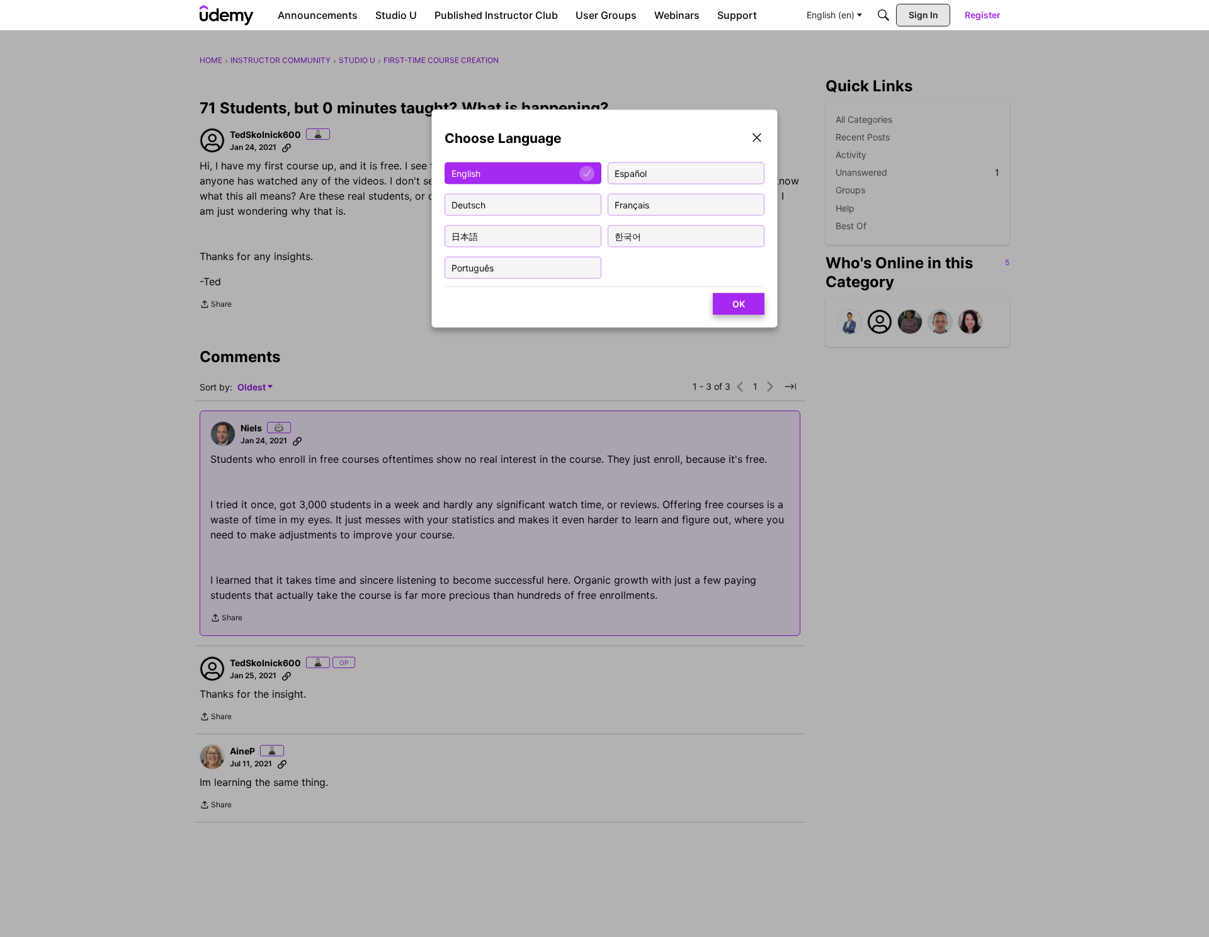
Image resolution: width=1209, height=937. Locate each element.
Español (631, 173)
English (465, 173)
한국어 (628, 235)
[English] (227, 15)
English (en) (830, 14)
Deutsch (468, 204)
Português (472, 267)
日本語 (464, 235)
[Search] (883, 15)
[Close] (756, 138)
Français (632, 204)
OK (738, 303)
